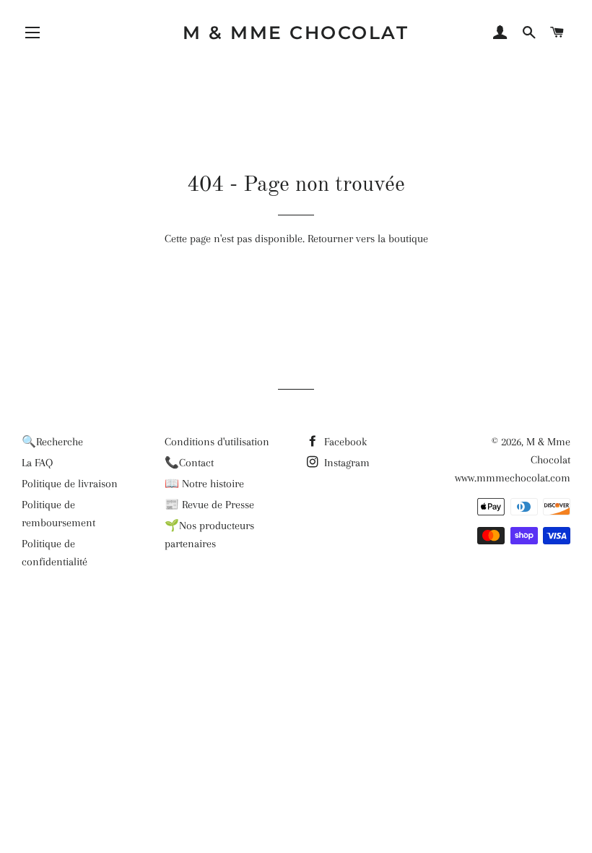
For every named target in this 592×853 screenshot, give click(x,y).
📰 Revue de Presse (209, 504)
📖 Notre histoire (204, 483)
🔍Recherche (52, 441)
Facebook (344, 441)
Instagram (345, 462)
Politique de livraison (70, 483)
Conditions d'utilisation (217, 441)
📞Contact (189, 462)
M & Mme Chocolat (296, 32)
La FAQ (37, 462)
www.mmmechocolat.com (512, 477)
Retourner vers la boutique (368, 238)
